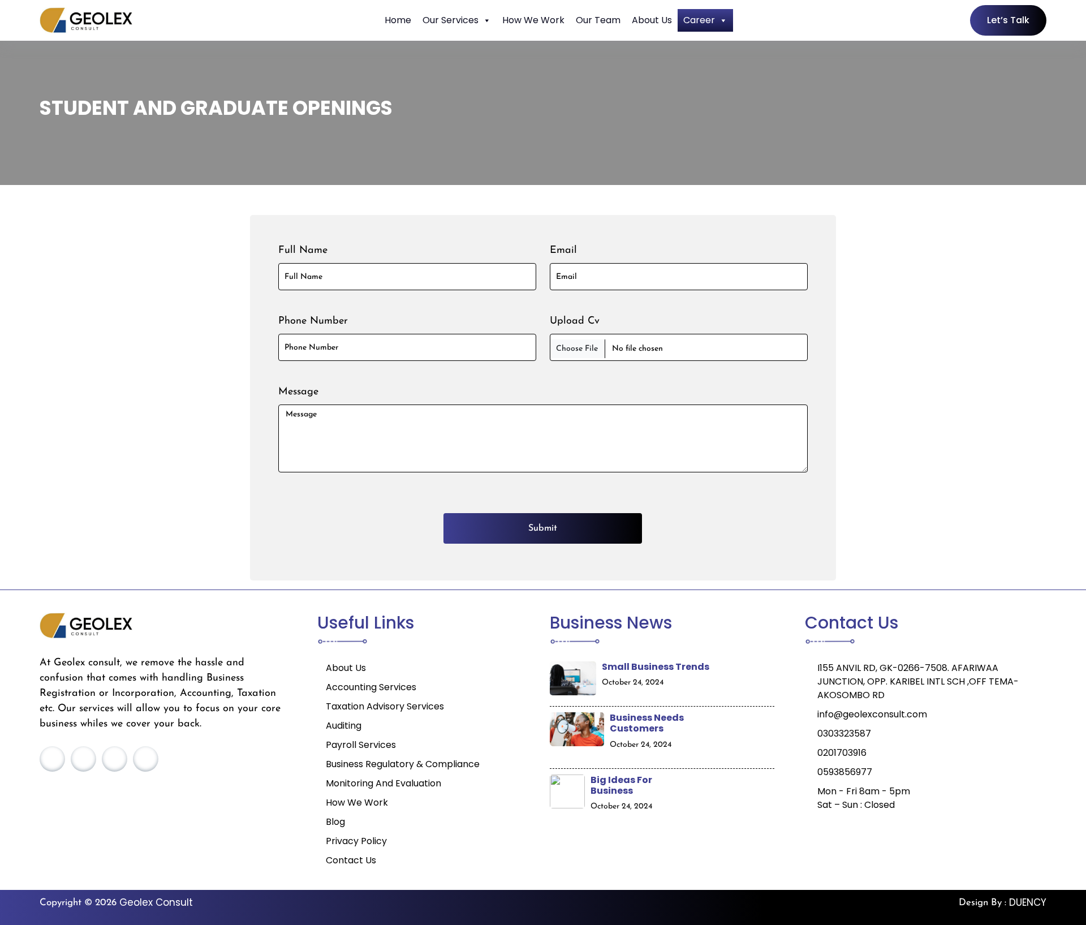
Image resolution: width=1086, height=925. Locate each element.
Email (563, 251)
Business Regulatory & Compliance (403, 764)
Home (398, 20)
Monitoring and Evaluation (383, 783)
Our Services (451, 20)
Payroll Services (361, 744)
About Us (652, 20)
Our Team (598, 20)
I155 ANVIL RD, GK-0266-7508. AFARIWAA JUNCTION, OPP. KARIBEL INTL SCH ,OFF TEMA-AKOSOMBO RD (918, 681)
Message (298, 392)
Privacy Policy (356, 840)
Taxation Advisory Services (385, 706)
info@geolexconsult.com (872, 714)
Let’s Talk (1008, 20)
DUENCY (1027, 902)
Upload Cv (575, 321)
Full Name (302, 251)
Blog (335, 821)
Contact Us (351, 860)
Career (699, 20)
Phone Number (313, 321)
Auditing (343, 725)
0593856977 (844, 771)
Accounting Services (371, 687)
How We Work (533, 20)
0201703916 (842, 752)
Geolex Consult (156, 902)
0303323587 (844, 733)
